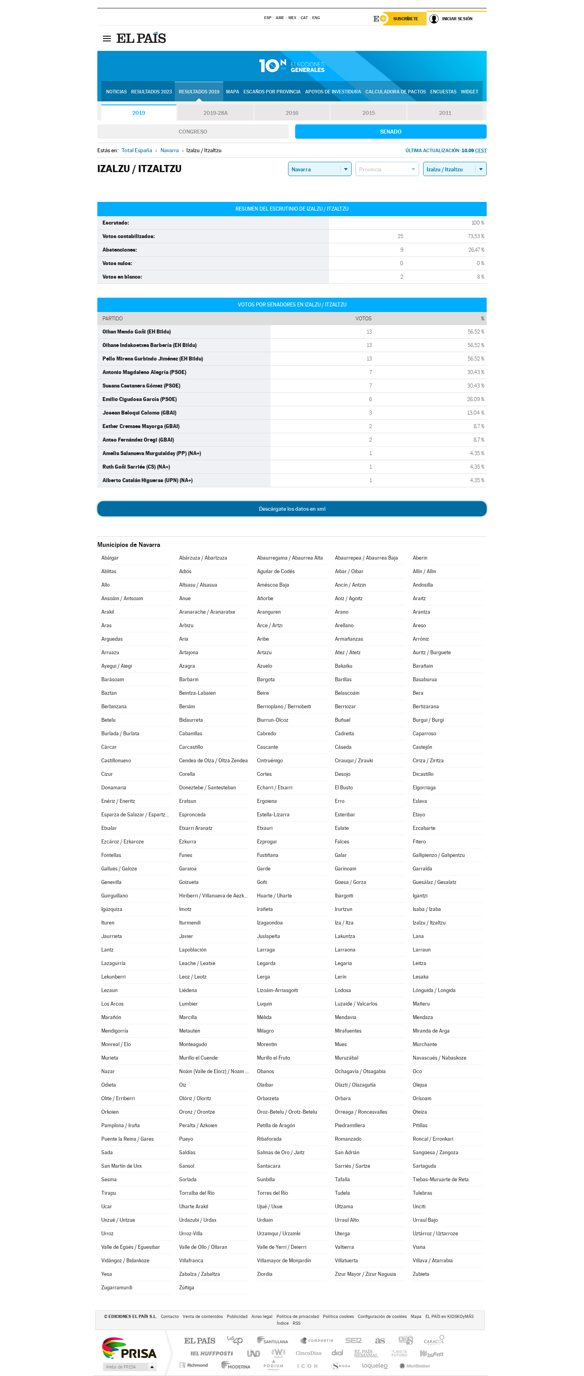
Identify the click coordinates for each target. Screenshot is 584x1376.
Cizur (107, 774)
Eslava (420, 801)
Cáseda (343, 747)
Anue (185, 598)
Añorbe (265, 598)
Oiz (182, 1085)
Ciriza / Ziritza (428, 761)
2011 (445, 113)
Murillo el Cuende (198, 1058)
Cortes (264, 774)
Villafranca (191, 1261)
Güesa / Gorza (350, 882)
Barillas (343, 679)
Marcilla (188, 1017)
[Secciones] (106, 38)
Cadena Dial (338, 1353)
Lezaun (109, 990)
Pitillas (420, 1125)
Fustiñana (267, 855)
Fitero (419, 842)
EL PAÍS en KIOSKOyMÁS (449, 1316)
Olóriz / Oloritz (195, 1098)
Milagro (265, 1031)
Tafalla (342, 1179)
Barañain (423, 666)
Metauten (189, 1031)
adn (403, 1341)
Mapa (232, 92)
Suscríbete (405, 18)
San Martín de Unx (121, 1166)
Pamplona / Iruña (120, 1125)
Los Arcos (112, 1004)
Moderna (234, 1365)
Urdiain (265, 1220)
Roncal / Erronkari (433, 1139)
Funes (185, 855)
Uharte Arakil (193, 1206)
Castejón (422, 747)
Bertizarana (426, 706)
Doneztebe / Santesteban (207, 788)
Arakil (107, 612)
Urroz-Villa (191, 1233)
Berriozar (345, 706)
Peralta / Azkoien (198, 1125)
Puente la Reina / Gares (127, 1139)
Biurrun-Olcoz (272, 720)
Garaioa (188, 869)
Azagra (187, 666)
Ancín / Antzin (350, 585)
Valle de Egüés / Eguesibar (130, 1247)
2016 (292, 113)
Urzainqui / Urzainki (278, 1233)
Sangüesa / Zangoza (435, 1152)
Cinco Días (307, 1353)
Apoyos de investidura (333, 92)
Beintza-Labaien (197, 693)
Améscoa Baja (273, 585)
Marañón (111, 1017)
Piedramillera (350, 1125)
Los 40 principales (238, 1341)
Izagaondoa (270, 923)
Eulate (342, 828)
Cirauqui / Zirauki (354, 761)
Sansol (186, 1166)
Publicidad (237, 1316)
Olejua (420, 1085)
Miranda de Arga (431, 1031)
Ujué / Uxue (269, 1206)
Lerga (263, 977)
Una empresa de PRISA (129, 1347)
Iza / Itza (344, 923)
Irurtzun (343, 909)
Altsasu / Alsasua (198, 585)
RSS (296, 1323)
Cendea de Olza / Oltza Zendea (213, 761)
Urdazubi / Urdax (198, 1220)
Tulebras (422, 1193)
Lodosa (343, 990)
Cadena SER (351, 1341)
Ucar (106, 1206)
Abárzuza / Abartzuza (203, 558)
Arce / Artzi (269, 625)
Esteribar (345, 815)
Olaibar (265, 1085)
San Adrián (347, 1152)
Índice (283, 1323)
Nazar (108, 1071)
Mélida (264, 1017)
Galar (341, 855)
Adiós (185, 571)
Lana (418, 936)
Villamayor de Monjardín (284, 1261)
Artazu (264, 652)
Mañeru (421, 1004)
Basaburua (425, 679)
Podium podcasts (273, 1365)
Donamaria (113, 788)
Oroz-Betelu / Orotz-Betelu (287, 1112)
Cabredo (266, 733)
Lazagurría (113, 963)
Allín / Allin (424, 571)
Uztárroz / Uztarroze (435, 1233)
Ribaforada (269, 1139)
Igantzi (420, 896)
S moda (340, 1365)
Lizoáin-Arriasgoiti (277, 990)
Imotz (185, 909)
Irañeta (265, 909)
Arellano (344, 625)
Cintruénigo (270, 761)
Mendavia (345, 1017)
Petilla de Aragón (276, 1125)
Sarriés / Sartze (352, 1166)
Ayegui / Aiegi (116, 666)
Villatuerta (346, 1261)
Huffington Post (210, 1353)
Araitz (419, 598)
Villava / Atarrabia (433, 1261)
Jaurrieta (111, 936)
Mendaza (423, 1017)
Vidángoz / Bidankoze (125, 1261)
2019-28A (215, 113)
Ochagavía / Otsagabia (360, 1071)
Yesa (106, 1274)
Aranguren (269, 612)
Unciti (419, 1206)
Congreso (193, 131)
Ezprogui (267, 842)
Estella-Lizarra (273, 815)
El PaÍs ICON (307, 1365)
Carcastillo (191, 747)
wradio (277, 1353)
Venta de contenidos (203, 1316)
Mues (341, 1044)
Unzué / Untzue (118, 1220)
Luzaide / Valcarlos (356, 1004)
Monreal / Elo (116, 1044)
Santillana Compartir (317, 1341)
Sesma (109, 1179)
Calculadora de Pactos (395, 92)
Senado (391, 131)
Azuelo (264, 666)
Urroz (107, 1233)
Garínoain (345, 869)
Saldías (187, 1152)
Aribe (263, 639)
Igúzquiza (111, 909)
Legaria (343, 963)
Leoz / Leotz (193, 977)
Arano (341, 612)
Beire (263, 693)
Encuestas (443, 92)
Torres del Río (272, 1193)
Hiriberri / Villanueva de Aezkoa (214, 896)
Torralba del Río (197, 1193)
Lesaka (421, 977)
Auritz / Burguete (432, 652)
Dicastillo (423, 774)
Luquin (264, 1004)
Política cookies (338, 1316)
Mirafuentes (348, 1031)
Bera (418, 693)
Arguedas (112, 639)
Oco (417, 1071)
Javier (186, 936)
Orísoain (422, 1098)
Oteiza (420, 1112)
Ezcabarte (424, 828)
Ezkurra (187, 842)
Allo (105, 585)
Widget (469, 92)
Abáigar (110, 558)
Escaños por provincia (272, 92)
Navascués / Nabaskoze (439, 1058)
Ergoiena (267, 801)
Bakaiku (343, 666)
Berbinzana (114, 706)
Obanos (265, 1071)
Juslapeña (268, 936)
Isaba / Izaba (427, 909)
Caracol (432, 1341)
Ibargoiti (344, 896)
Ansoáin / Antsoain (122, 598)
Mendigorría (114, 1031)
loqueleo (375, 1365)
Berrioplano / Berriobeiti (284, 706)
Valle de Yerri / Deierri (281, 1247)
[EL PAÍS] (142, 38)
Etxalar (109, 828)
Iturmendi (190, 923)
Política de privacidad (298, 1316)
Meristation (413, 1365)
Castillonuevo (116, 761)
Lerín (340, 977)
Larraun (422, 950)
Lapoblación (193, 950)
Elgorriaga (424, 788)
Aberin (420, 558)
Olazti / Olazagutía (355, 1085)
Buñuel (342, 720)
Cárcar (109, 747)
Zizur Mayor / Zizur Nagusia (365, 1274)
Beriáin (187, 706)
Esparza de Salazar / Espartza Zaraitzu (136, 815)
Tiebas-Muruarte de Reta (441, 1179)
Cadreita (344, 733)
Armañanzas (349, 639)
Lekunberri (113, 977)
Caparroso (424, 733)
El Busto (344, 788)
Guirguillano (114, 896)
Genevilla (111, 882)
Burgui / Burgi (428, 720)
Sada (107, 1152)
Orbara (343, 1098)
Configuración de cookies (382, 1316)
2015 (368, 113)
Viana (419, 1247)
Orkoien (110, 1112)
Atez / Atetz (348, 652)
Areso (419, 625)
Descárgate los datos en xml (292, 509)
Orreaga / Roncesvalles (361, 1112)
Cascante (267, 747)
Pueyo (186, 1139)
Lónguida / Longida (434, 990)
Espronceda (192, 815)
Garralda (422, 869)
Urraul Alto (347, 1220)
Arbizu (186, 625)
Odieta (108, 1085)
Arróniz (421, 639)
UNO (254, 1353)
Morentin (267, 1044)
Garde (264, 869)
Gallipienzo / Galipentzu (439, 855)
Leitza (419, 963)
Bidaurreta (191, 720)
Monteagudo (193, 1044)
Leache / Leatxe (197, 963)
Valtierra (344, 1247)
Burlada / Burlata (120, 733)
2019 (138, 113)
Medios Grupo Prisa (129, 1367)
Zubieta (421, 1274)
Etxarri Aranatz (196, 828)
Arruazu (110, 652)
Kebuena (424, 1353)
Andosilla (423, 585)
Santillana (275, 1341)
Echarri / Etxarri (274, 788)
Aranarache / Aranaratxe (207, 612)
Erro (339, 801)
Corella (187, 774)
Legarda (266, 963)
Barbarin (189, 679)
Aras (106, 625)
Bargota (266, 679)
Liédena (188, 990)
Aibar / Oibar (349, 571)
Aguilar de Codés (276, 571)
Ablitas (108, 571)
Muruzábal (346, 1058)
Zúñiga (186, 1288)
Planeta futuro (396, 1353)
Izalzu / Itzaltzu (429, 923)
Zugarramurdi (116, 1288)
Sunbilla (266, 1179)
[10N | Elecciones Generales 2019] (292, 66)
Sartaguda (424, 1166)
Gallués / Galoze (119, 869)
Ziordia (265, 1274)
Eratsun (187, 801)
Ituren (107, 923)
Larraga (266, 950)
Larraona (345, 950)
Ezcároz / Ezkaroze (122, 842)
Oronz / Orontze (197, 1112)
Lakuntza (345, 936)
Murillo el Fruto (273, 1058)
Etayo (419, 815)
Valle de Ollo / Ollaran (203, 1247)
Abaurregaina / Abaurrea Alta (290, 558)
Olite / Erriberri (118, 1098)
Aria (183, 639)
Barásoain (112, 679)
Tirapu (108, 1193)
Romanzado (348, 1139)
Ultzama (344, 1206)
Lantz (107, 950)
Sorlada (188, 1179)
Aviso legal (262, 1316)
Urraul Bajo (425, 1220)
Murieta (109, 1058)
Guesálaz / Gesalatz (434, 882)
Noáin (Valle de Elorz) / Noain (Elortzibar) (214, 1071)
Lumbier (188, 1004)
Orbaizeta (268, 1098)
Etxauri (265, 828)
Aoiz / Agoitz (349, 598)
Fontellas (111, 855)
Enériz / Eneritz (118, 801)
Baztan (109, 693)
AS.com (376, 1341)
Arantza (421, 612)
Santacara (268, 1166)
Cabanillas (190, 733)
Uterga (342, 1233)
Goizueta (189, 882)
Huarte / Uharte (274, 896)
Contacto (170, 1316)
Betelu (108, 720)
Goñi (262, 882)
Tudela (342, 1193)
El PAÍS (199, 1341)
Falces (342, 842)
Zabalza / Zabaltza (199, 1274)
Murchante (425, 1044)
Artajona (188, 652)
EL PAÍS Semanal (367, 1353)
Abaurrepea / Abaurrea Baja (366, 558)
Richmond (195, 1365)
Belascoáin (347, 693)
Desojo (342, 774)
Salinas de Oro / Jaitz (281, 1152)
